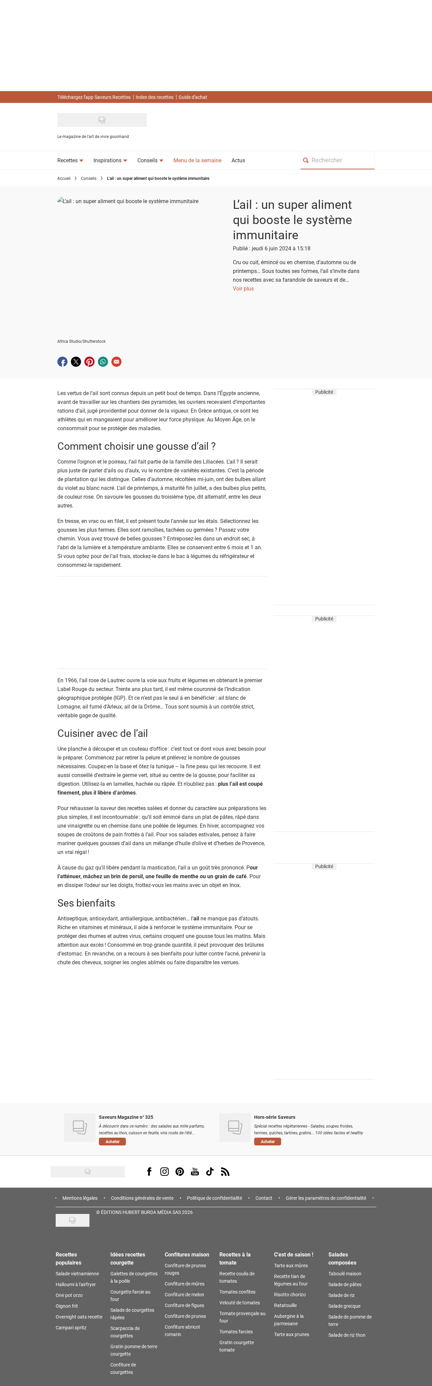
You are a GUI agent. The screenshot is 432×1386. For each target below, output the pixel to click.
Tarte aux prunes (291, 1334)
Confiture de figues (184, 1305)
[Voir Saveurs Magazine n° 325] (80, 1127)
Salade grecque (344, 1306)
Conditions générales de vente (142, 1198)
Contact (263, 1198)
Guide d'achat (193, 97)
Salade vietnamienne (77, 1273)
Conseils (89, 178)
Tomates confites (237, 1291)
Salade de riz (341, 1295)
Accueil (64, 178)
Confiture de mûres (185, 1283)
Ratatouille (285, 1305)
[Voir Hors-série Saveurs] (235, 1127)
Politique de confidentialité (214, 1198)
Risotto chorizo (290, 1294)
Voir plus (243, 288)
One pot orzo (69, 1295)
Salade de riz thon (347, 1335)
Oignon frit (67, 1306)
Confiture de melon (184, 1294)
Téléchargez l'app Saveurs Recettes (94, 97)
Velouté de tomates (239, 1302)
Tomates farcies (236, 1331)
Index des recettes (154, 97)
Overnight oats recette (79, 1316)
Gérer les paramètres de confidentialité (326, 1198)
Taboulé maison (344, 1273)
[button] (154, 1141)
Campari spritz (71, 1327)
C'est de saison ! (293, 1254)
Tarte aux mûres (291, 1265)
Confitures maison (187, 1254)
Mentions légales (80, 1198)
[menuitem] (70, 160)
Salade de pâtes (344, 1284)
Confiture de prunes (185, 1316)
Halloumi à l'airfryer (76, 1284)
